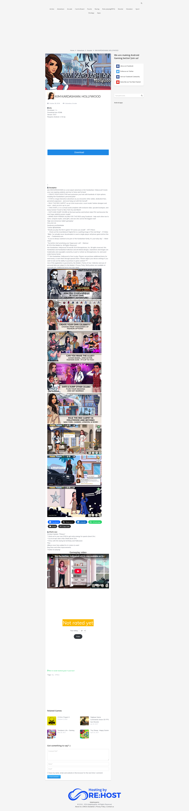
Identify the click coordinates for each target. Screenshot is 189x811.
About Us (78, 807)
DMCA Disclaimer (89, 807)
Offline (57, 675)
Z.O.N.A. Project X (64, 717)
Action (52, 9)
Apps (99, 13)
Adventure (60, 9)
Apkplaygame (94, 802)
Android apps (118, 103)
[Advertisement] (94, 33)
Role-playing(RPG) (108, 9)
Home (72, 50)
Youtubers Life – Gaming (66, 730)
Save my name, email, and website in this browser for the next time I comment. (76, 773)
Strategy (91, 13)
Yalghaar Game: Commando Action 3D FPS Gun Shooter (99, 719)
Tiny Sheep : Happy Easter (99, 730)
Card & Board (79, 9)
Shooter (120, 9)
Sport (137, 9)
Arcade (69, 9)
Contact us (110, 807)
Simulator (129, 9)
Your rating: (74, 631)
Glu (56, 110)
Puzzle (89, 9)
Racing (97, 9)
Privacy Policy (100, 807)
